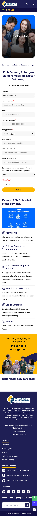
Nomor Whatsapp (9, 120)
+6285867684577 (20, 432)
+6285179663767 (20, 434)
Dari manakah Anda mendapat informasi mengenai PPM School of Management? (17, 169)
